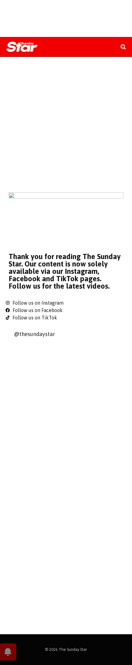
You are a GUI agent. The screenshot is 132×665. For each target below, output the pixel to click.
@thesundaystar (34, 334)
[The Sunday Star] (22, 47)
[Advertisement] (66, 123)
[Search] (122, 47)
